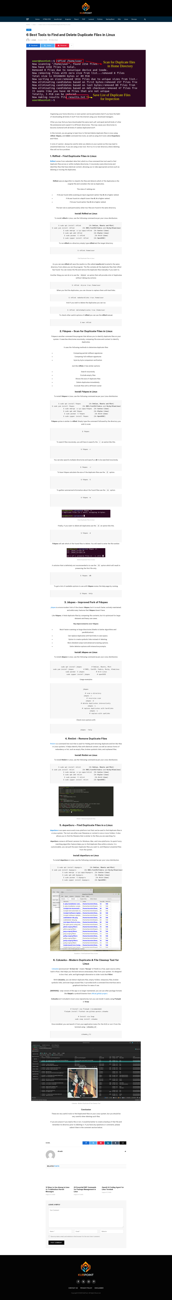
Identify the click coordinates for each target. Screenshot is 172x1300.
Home (37, 19)
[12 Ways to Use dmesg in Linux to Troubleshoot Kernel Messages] (58, 1178)
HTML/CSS (47, 19)
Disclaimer (99, 1288)
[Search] (145, 19)
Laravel (91, 19)
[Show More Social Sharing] (72, 45)
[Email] (30, 137)
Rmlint (52, 744)
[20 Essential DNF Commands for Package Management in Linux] (86, 1178)
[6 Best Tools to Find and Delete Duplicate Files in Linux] (86, 78)
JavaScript (58, 19)
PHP (83, 19)
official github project (99, 994)
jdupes (53, 607)
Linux (126, 19)
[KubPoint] (86, 8)
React (76, 19)
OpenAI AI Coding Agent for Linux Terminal (113, 1188)
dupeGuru (54, 830)
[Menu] (27, 19)
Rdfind (52, 161)
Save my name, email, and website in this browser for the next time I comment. (75, 1236)
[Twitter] (30, 122)
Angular (68, 19)
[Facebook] (30, 117)
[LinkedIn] (30, 127)
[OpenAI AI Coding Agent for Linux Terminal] (114, 1178)
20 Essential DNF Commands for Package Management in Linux (85, 1189)
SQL (119, 19)
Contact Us (73, 1288)
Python (100, 19)
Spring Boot (110, 19)
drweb (34, 40)
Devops (134, 19)
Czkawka (55, 969)
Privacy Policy (86, 1288)
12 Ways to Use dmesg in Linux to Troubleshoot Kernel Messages (57, 1189)
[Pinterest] (30, 132)
